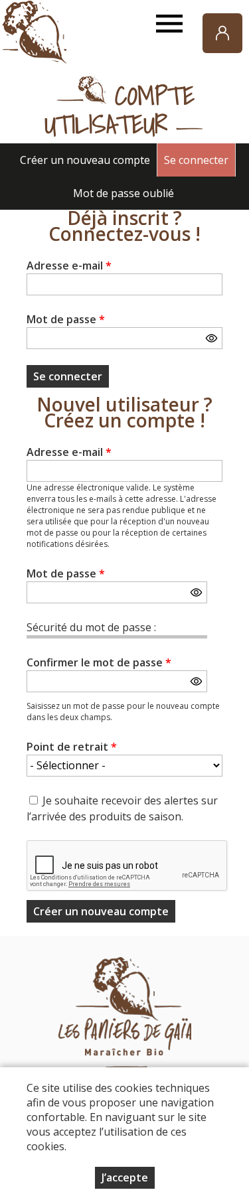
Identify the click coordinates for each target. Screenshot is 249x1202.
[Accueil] (33, 33)
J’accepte (125, 1177)
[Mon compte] (222, 33)
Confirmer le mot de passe (99, 662)
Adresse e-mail (69, 265)
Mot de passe (66, 319)
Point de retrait (72, 746)
